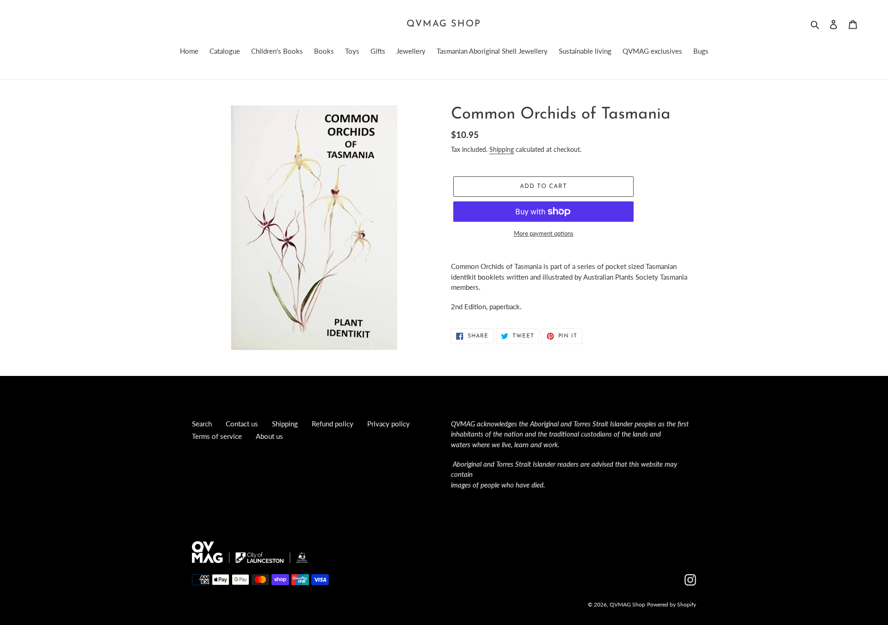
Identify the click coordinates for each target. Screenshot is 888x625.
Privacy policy (388, 423)
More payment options (544, 233)
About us (269, 436)
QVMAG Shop (444, 24)
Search (202, 423)
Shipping (501, 149)
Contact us (242, 423)
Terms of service (217, 436)
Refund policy (332, 423)
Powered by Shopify (671, 604)
